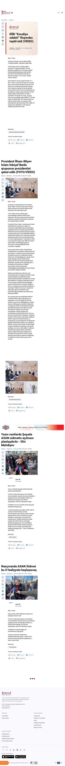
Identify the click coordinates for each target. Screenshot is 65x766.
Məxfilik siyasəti (6, 736)
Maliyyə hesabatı (38, 727)
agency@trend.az (6, 707)
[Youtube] (13, 749)
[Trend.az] (7, 12)
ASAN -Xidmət (12, 537)
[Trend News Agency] (6, 693)
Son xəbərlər (5, 715)
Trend (10, 213)
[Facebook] (6, 749)
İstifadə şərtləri (5, 734)
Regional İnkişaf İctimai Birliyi (16, 132)
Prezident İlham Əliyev (15, 399)
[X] (10, 749)
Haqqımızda (37, 715)
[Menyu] (62, 12)
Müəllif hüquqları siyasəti (8, 738)
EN (55, 762)
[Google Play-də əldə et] (20, 756)
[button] (2, 23)
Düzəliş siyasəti (37, 725)
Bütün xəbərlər (18, 481)
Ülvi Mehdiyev (12, 647)
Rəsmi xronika (5, 718)
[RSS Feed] (24, 749)
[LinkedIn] (20, 749)
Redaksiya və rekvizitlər (39, 718)
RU (61, 762)
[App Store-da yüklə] (8, 756)
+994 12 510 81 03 (6, 706)
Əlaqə (35, 720)
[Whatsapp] (3, 749)
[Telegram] (17, 749)
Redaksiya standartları (39, 722)
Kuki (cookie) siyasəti (7, 741)
